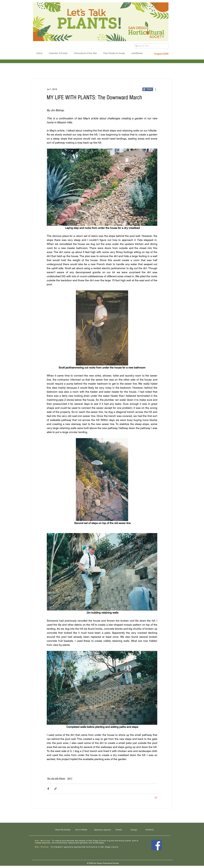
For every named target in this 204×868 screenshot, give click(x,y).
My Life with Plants (56, 778)
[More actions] (155, 89)
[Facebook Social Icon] (156, 845)
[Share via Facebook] (48, 788)
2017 (70, 778)
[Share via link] (55, 788)
